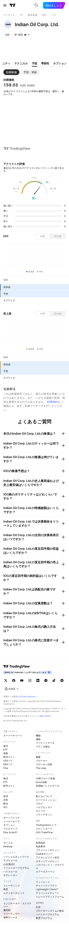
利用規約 (52, 401)
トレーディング (11, 885)
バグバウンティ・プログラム (50, 866)
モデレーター (10, 875)
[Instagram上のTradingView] (29, 680)
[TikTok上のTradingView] (54, 680)
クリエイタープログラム (16, 867)
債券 (5, 753)
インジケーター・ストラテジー (17, 905)
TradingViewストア (46, 825)
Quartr (47, 716)
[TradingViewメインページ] (16, 666)
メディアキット (44, 814)
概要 (38, 757)
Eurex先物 (41, 782)
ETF (5, 749)
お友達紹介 (9, 864)
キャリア (40, 810)
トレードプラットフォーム (50, 896)
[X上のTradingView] (5, 680)
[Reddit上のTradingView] (62, 680)
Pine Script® (10, 832)
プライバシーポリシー (47, 850)
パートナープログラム (47, 914)
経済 (5, 796)
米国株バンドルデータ (47, 785)
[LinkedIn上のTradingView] (38, 680)
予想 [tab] (34, 63)
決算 (5, 799)
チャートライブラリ (46, 885)
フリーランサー (11, 913)
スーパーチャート (12, 735)
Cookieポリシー (44, 853)
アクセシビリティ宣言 (47, 857)
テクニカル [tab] (21, 63)
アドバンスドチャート (47, 893)
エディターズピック (13, 893)
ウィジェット (43, 881)
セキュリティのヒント (47, 861)
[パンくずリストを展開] (21, 14)
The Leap (41, 768)
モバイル (8, 842)
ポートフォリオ (11, 817)
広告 (38, 907)
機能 (38, 735)
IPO (5, 807)
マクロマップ (10, 828)
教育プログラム (44, 918)
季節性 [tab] (45, 63)
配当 (5, 803)
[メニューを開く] (5, 5)
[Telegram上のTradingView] (46, 680)
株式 (5, 745)
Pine (5, 768)
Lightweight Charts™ (47, 889)
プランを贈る (43, 746)
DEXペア (8, 764)
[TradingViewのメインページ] (13, 5)
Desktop (8, 846)
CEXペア (8, 760)
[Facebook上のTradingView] (13, 680)
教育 (5, 889)
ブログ (39, 803)
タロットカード (44, 828)
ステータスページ (45, 871)
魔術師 (6, 910)
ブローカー (42, 760)
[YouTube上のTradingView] (21, 680)
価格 (38, 739)
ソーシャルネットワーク (16, 856)
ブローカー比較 (44, 764)
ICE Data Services (26, 696)
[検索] (36, 5)
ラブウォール (10, 860)
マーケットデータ (45, 742)
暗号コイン (9, 757)
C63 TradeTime (44, 832)
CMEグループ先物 (45, 778)
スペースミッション (46, 799)
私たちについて (44, 796)
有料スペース (10, 917)
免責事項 (40, 846)
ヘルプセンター (44, 807)
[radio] (42, 236)
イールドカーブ (11, 821)
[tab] (11, 72)
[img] (25, 34)
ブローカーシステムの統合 (50, 910)
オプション (9, 825)
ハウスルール (10, 871)
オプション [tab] (60, 63)
